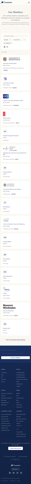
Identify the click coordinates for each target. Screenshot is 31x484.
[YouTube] (13, 473)
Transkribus (4, 372)
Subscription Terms (21, 436)
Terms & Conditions (21, 434)
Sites (2, 374)
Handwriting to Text (6, 425)
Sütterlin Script (4, 419)
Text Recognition (20, 372)
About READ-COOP (20, 414)
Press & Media (19, 421)
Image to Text (4, 428)
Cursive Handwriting (6, 414)
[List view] (7, 47)
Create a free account (15, 448)
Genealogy (3, 400)
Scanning (3, 379)
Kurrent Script (4, 416)
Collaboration (19, 384)
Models (18, 393)
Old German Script (5, 423)
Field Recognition (20, 374)
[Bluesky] (17, 473)
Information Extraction (21, 379)
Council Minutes (5, 421)
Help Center (19, 404)
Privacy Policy (19, 432)
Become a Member (15, 357)
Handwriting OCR (5, 430)
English (15, 469)
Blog (17, 400)
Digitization (4, 404)
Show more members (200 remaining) (15, 339)
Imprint (18, 480)
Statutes (18, 423)
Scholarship (19, 407)
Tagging (18, 386)
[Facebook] (21, 473)
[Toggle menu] (28, 2)
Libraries (3, 395)
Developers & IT (5, 402)
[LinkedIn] (10, 473)
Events (18, 402)
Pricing (3, 381)
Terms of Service (4, 480)
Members (18, 416)
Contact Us (19, 425)
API (2, 377)
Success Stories (20, 398)
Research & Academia (6, 398)
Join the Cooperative (21, 419)
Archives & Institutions (6, 393)
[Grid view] (4, 47)
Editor (17, 381)
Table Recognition (20, 377)
